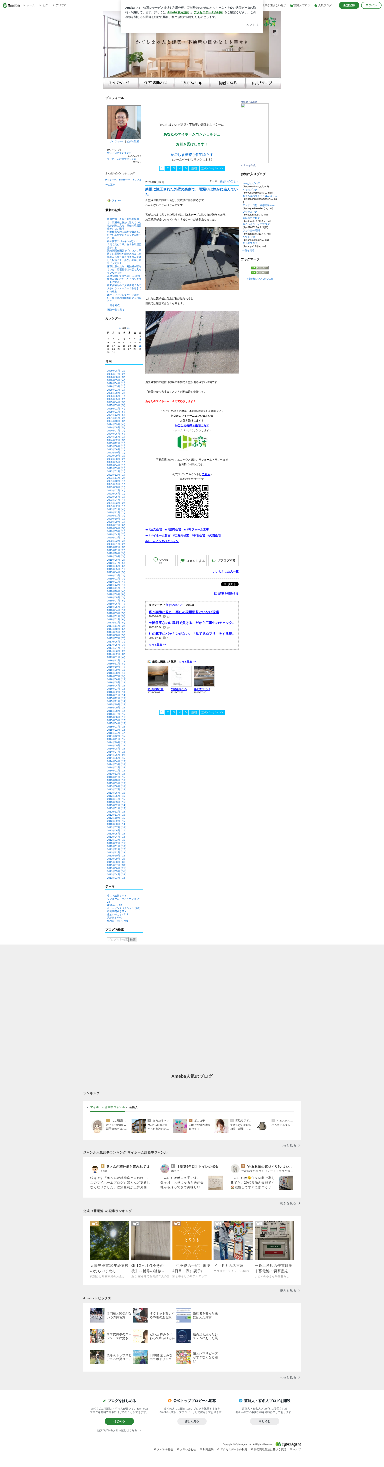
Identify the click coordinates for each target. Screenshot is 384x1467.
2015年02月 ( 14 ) (116, 729)
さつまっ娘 (249, 236)
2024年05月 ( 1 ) (116, 436)
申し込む (264, 1421)
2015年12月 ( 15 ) (116, 698)
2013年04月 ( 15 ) (116, 799)
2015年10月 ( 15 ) (116, 704)
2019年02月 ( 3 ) (116, 578)
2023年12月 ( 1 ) (116, 443)
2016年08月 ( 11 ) (116, 673)
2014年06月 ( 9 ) (116, 754)
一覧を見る (113, 305)
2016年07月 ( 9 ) (116, 676)
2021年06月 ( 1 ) (116, 493)
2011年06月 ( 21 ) (116, 868)
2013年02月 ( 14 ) (116, 805)
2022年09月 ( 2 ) (116, 455)
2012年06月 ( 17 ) (116, 830)
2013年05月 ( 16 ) (116, 796)
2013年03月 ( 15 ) (116, 802)
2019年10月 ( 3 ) (116, 553)
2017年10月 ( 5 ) (116, 629)
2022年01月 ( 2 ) (116, 471)
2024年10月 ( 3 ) (116, 421)
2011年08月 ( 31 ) (116, 862)
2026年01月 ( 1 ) (116, 389)
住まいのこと (228, 181)
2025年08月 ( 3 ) (116, 392)
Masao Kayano (249, 102)
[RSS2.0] (260, 273)
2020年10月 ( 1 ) (116, 518)
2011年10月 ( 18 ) (116, 855)
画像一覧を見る (115, 309)
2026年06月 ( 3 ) (116, 377)
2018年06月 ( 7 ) (116, 603)
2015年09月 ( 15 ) (116, 707)
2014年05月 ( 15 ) (116, 758)
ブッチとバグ (250, 211)
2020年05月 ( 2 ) (116, 531)
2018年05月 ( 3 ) (116, 606)
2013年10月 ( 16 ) (116, 780)
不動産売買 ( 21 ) (116, 911)
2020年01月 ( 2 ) (116, 544)
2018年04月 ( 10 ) (116, 610)
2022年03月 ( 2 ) (116, 468)
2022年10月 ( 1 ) (116, 452)
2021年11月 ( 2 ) (116, 477)
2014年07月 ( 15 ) (116, 751)
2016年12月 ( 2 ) (116, 660)
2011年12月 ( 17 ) (116, 849)
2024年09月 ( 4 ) (116, 424)
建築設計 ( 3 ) (114, 905)
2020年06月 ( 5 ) (116, 528)
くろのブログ (250, 189)
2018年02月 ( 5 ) (116, 616)
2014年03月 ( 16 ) (116, 764)
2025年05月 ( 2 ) (116, 399)
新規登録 (349, 5)
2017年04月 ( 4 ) (116, 648)
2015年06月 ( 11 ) (116, 717)
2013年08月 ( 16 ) (116, 786)
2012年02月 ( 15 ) (116, 843)
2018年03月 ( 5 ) (116, 613)
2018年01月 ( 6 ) (116, 619)
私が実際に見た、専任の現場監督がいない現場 (184, 612)
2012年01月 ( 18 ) (116, 846)
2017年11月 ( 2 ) (116, 626)
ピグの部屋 (133, 141)
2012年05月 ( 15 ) (116, 833)
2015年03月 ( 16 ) (116, 726)
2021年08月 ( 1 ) (116, 487)
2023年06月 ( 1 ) (116, 449)
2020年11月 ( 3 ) (116, 515)
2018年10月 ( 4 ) (116, 591)
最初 (194, 168)
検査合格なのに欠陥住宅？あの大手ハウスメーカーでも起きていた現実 (124, 288)
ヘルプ (297, 1449)
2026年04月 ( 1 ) (116, 383)
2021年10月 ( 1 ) (116, 481)
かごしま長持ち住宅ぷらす (192, 154)
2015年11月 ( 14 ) (116, 701)
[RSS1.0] (260, 268)
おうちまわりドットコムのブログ (260, 195)
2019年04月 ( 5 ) (116, 572)
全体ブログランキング (119, 152)
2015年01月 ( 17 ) (116, 733)
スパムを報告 (165, 1449)
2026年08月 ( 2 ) (116, 370)
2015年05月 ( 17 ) (116, 720)
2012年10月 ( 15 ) (116, 818)
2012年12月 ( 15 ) (116, 811)
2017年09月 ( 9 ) (116, 632)
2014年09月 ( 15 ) (116, 745)
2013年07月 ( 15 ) (116, 789)
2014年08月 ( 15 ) (116, 748)
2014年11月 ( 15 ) (116, 739)
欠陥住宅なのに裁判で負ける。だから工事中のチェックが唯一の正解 (124, 234)
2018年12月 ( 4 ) (116, 584)
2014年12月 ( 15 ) (116, 736)
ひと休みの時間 (251, 230)
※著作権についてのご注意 (259, 278)
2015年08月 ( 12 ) (116, 711)
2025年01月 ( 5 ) (116, 411)
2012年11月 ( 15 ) (116, 814)
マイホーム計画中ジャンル (121, 159)
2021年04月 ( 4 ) (116, 499)
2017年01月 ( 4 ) (116, 657)
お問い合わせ (188, 1449)
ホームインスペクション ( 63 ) (123, 908)
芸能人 (133, 1107)
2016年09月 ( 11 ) (116, 669)
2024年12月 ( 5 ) (116, 414)
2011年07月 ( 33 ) (116, 865)
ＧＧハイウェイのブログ (256, 224)
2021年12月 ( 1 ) (116, 474)
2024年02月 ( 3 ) (116, 440)
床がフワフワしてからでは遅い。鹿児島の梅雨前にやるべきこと (124, 297)
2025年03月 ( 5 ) (116, 405)
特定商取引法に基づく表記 (270, 1449)
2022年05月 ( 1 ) (116, 462)
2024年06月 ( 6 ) (116, 433)
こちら (206, 474)
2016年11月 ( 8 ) (116, 663)
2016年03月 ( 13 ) (116, 688)
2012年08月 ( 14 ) (116, 824)
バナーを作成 (248, 165)
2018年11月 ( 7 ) (116, 588)
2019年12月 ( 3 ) (116, 547)
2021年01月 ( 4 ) (116, 509)
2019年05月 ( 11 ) (116, 569)
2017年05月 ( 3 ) (116, 644)
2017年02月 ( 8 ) (116, 654)
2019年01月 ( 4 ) (116, 581)
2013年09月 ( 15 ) (116, 783)
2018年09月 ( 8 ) (116, 594)
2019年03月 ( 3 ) (116, 575)
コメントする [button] (195, 561)
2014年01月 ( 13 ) (116, 770)
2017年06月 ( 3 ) (116, 641)
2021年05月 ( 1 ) (116, 496)
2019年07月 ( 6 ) (116, 562)
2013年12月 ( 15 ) (116, 773)
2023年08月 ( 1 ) (116, 446)
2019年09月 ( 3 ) (116, 556)
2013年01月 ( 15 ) (116, 808)
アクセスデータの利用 (233, 1449)
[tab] (107, 1107)
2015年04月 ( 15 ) (116, 723)
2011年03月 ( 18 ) (116, 877)
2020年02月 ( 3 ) (116, 541)
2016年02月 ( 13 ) (116, 692)
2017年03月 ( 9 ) (116, 651)
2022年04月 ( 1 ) (116, 465)
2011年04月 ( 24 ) (116, 874)
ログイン (371, 5)
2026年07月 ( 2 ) (116, 374)
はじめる (119, 1421)
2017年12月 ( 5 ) (116, 622)
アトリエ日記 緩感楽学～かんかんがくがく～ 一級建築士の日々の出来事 (260, 205)
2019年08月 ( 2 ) (116, 559)
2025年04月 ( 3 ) (116, 402)
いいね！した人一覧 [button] (226, 571)
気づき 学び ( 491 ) (118, 920)
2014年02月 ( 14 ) (116, 767)
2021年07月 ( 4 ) (116, 490)
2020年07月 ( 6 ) (116, 525)
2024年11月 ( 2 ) (116, 418)
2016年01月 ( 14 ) (116, 695)
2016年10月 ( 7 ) (116, 666)
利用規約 (208, 1449)
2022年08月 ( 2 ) (116, 459)
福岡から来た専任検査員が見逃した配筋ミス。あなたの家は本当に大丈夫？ (124, 260)
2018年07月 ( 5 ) (116, 600)
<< (120, 328)
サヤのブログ (250, 243)
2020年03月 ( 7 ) (116, 537)
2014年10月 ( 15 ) (116, 742)
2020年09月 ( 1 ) (116, 521)
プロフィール (117, 141)
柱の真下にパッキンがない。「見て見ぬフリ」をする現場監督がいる (124, 244)
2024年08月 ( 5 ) (116, 427)
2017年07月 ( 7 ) (116, 638)
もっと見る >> (157, 644)
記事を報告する (228, 593)
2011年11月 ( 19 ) (116, 852)
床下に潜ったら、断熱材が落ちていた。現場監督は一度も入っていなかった (124, 269)
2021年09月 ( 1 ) (116, 484)
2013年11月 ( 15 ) (116, 777)
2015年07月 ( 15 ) (116, 714)
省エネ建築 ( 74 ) (116, 895)
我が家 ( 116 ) (114, 917)
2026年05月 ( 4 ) (116, 380)
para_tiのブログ (251, 183)
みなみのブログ (251, 218)
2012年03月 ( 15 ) (116, 839)
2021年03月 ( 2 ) (116, 503)
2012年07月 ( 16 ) (116, 827)
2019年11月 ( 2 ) (116, 550)
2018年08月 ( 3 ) (116, 597)
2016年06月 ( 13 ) (116, 679)
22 (140, 346)
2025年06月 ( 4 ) (116, 396)
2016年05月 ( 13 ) (116, 682)
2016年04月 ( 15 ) (116, 685)
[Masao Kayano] (255, 162)
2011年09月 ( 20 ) (116, 858)
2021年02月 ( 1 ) (116, 506)
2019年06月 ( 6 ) (116, 566)
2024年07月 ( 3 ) (116, 430)
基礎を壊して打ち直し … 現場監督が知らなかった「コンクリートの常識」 (124, 279)
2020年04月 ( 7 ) (116, 534)
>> (128, 328)
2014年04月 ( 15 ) (116, 761)
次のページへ (212, 168)
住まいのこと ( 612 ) (118, 914)
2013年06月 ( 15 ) (116, 792)
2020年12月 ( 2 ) (116, 512)
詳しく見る (192, 1421)
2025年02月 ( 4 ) (116, 408)
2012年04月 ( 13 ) (116, 836)
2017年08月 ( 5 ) (116, 635)
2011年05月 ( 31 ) (116, 871)
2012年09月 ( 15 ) (116, 821)
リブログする (226, 560)
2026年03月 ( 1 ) (116, 386)
